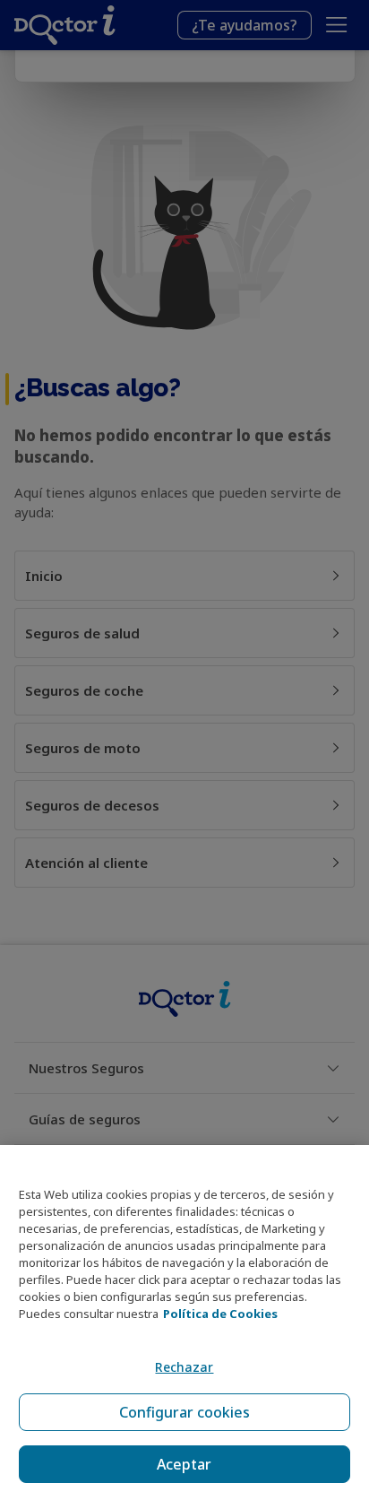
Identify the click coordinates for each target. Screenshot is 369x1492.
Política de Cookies (220, 1314)
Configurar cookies (184, 1412)
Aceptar (184, 1464)
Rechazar (184, 1366)
